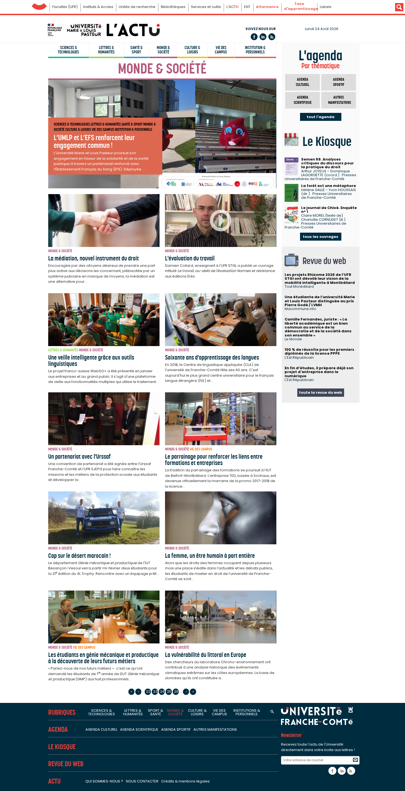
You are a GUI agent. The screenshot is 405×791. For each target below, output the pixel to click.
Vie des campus (221, 50)
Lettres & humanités (106, 50)
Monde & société (163, 50)
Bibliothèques (173, 6)
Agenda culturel (302, 82)
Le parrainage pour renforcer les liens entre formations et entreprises (214, 460)
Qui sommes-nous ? (104, 781)
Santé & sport (136, 50)
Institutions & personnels (246, 712)
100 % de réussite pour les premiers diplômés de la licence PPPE (319, 351)
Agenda (58, 729)
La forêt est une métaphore (328, 185)
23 (155, 691)
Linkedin (263, 36)
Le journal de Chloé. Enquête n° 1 (329, 209)
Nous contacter (142, 781)
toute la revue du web (320, 392)
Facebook (254, 36)
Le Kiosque (61, 747)
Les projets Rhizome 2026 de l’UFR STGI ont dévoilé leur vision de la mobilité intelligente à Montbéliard (320, 278)
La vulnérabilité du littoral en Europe (205, 655)
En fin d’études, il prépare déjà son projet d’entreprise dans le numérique (319, 372)
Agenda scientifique (303, 100)
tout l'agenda (320, 116)
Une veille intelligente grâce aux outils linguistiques (91, 361)
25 (169, 691)
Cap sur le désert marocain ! (79, 555)
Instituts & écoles (98, 6)
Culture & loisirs (192, 50)
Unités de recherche (137, 6)
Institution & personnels (255, 50)
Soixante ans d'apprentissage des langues (212, 357)
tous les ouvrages (320, 236)
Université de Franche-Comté (39, 5)
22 (148, 691)
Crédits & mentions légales (185, 781)
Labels (325, 6)
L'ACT (232, 6)
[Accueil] (103, 29)
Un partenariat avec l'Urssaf (79, 456)
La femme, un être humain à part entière (210, 555)
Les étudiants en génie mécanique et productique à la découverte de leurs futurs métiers (103, 658)
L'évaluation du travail (190, 258)
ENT (247, 6)
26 (176, 691)
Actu (54, 781)
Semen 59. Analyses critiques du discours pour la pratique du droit (327, 163)
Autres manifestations (339, 100)
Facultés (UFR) (65, 6)
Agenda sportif (338, 82)
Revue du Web (65, 764)
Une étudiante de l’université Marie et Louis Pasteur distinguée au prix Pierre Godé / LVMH (320, 301)
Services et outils (206, 6)
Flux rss (271, 36)
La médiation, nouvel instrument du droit (93, 258)
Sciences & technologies (68, 50)
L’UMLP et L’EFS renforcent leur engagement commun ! (94, 141)
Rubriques (61, 712)
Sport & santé (155, 712)
